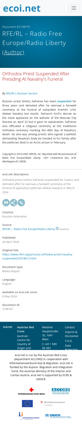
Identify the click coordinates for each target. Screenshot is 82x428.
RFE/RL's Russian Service (21, 93)
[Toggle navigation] (73, 8)
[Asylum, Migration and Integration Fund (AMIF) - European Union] (27, 403)
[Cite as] (6, 203)
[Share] (14, 203)
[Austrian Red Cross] (31, 391)
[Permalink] (21, 203)
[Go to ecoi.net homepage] (22, 8)
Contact (70, 327)
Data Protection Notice (71, 349)
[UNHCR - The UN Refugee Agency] (58, 416)
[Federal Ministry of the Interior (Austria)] (53, 403)
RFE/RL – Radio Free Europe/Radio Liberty (28, 229)
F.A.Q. (68, 341)
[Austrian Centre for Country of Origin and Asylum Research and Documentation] (61, 391)
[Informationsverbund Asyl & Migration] (28, 416)
